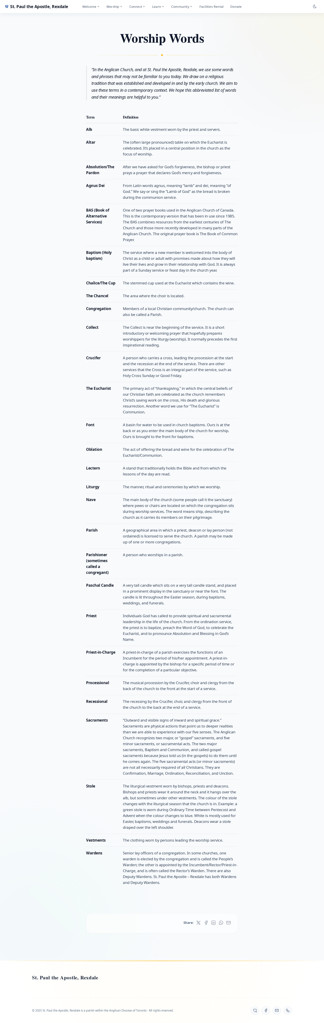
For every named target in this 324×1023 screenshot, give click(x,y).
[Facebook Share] (206, 922)
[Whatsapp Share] (221, 922)
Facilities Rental (211, 6)
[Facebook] (266, 1010)
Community (180, 6)
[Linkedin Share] (213, 922)
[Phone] (288, 1010)
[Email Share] (228, 922)
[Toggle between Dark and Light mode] (314, 6)
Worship (112, 6)
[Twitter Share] (198, 922)
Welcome (89, 6)
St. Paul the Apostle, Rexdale (65, 977)
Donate (236, 6)
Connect (135, 6)
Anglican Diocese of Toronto (128, 1010)
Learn (156, 6)
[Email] (277, 1010)
